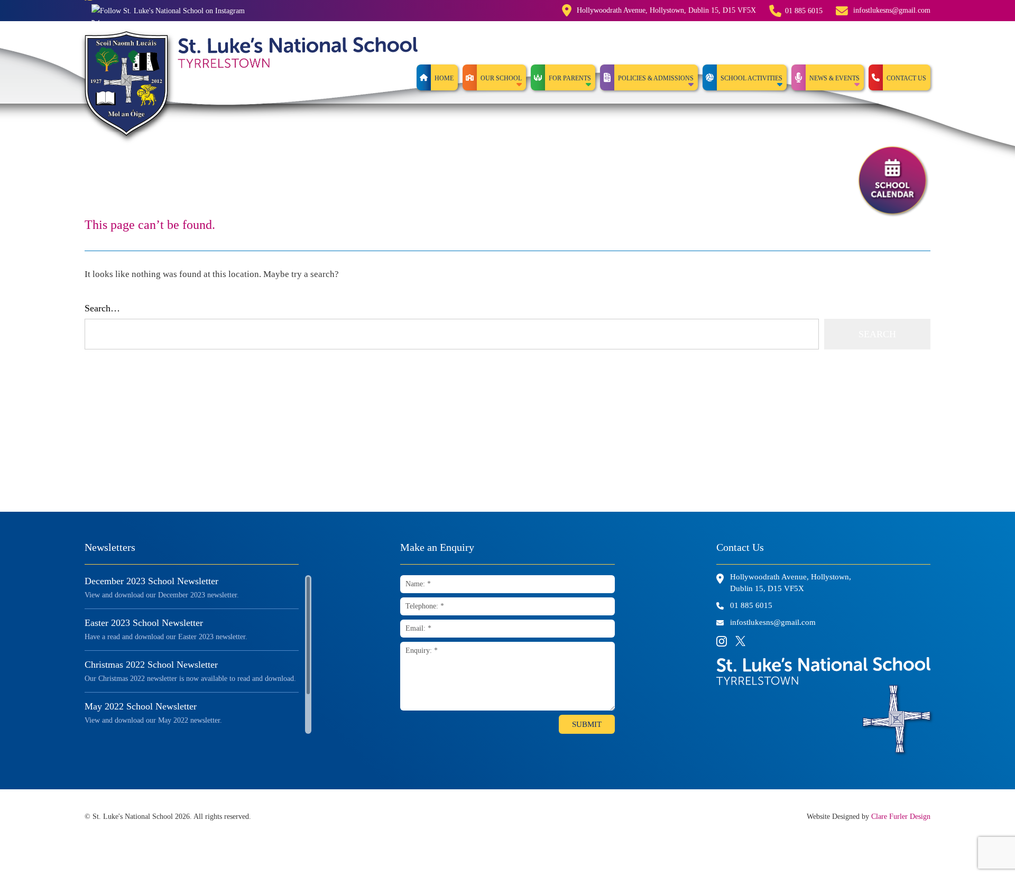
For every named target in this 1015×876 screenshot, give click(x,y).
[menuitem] (494, 77)
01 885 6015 (804, 11)
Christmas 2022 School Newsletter (151, 664)
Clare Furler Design (900, 816)
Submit (587, 724)
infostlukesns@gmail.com (891, 10)
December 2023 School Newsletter (151, 581)
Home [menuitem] (444, 78)
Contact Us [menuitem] (906, 78)
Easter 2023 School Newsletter (144, 622)
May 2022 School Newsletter (141, 706)
